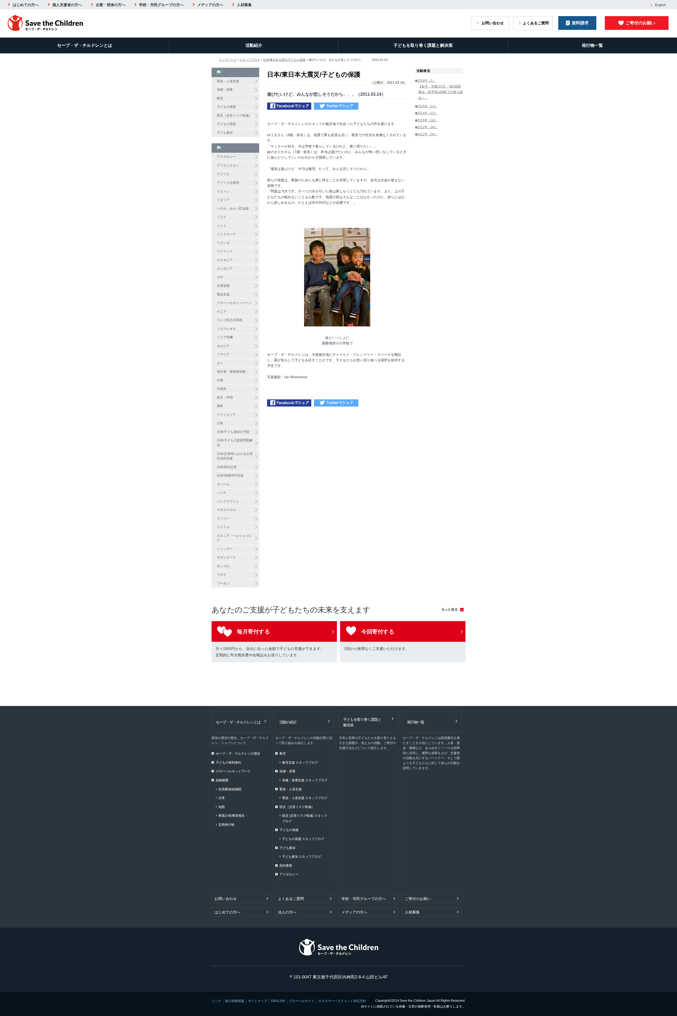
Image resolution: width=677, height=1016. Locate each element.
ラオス (221, 574)
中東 (220, 380)
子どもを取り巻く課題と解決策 (423, 45)
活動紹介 (253, 45)
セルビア (223, 346)
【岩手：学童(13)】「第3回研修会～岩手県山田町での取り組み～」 (440, 92)
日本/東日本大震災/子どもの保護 (284, 59)
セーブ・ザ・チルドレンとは (84, 45)
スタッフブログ (250, 59)
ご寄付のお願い (640, 23)
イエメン (223, 191)
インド (221, 226)
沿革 (221, 798)
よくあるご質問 (536, 23)
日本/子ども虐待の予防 (233, 432)
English (660, 5)
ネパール (223, 484)
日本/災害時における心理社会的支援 (235, 456)
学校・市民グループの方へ (161, 5)
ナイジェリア (226, 415)
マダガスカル (226, 510)
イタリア (223, 200)
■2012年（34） (426, 127)
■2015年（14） (426, 106)
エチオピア (225, 260)
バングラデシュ (228, 501)
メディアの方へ (210, 5)
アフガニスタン (228, 165)
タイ (220, 363)
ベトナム (223, 527)
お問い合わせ (493, 23)
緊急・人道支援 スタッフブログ (304, 798)
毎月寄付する (253, 632)
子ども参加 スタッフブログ (301, 856)
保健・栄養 (225, 89)
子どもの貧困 (226, 124)
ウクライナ (225, 251)
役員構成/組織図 (229, 789)
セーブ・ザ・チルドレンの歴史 (238, 753)
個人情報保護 (234, 1001)
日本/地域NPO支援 (230, 475)
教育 (220, 98)
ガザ (220, 277)
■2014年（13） (426, 113)
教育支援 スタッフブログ (300, 762)
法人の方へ (287, 912)
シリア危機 (225, 337)
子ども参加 (225, 133)
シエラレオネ (226, 329)
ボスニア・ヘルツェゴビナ (234, 538)
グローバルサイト (301, 1001)
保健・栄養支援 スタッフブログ (304, 780)
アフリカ (223, 174)
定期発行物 (226, 824)
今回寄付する (377, 632)
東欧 (220, 406)
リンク (216, 1001)
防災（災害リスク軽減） (234, 115)
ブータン (223, 583)
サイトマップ (257, 1001)
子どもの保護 (226, 107)
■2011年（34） (426, 134)
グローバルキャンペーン (234, 303)
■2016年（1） (425, 80)
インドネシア (226, 234)
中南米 (221, 389)
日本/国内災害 (227, 467)
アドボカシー (226, 157)
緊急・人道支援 (228, 81)
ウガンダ (223, 243)
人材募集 (244, 5)
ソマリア (223, 354)
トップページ (227, 59)
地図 (221, 807)
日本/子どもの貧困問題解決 (235, 442)
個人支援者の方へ (67, 5)
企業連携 (223, 286)
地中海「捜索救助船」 (233, 371)
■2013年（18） (426, 120)
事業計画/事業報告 (231, 816)
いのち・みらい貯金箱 (233, 208)
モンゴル (223, 566)
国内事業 (286, 865)
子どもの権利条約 (228, 762)
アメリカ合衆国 (228, 182)
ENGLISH (278, 1001)
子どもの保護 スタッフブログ (303, 839)
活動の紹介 (288, 722)
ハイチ (221, 493)
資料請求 (580, 23)
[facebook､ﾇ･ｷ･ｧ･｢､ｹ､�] (289, 107)
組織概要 (222, 780)
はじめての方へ (26, 5)
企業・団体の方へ (110, 5)
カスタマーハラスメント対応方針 (342, 1001)
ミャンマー (225, 549)
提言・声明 (225, 397)
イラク (221, 217)
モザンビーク (226, 557)
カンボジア (225, 268)
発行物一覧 (592, 45)
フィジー (223, 518)
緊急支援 (223, 294)
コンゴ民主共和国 (229, 320)
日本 (220, 423)
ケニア (221, 311)
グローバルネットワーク (233, 771)
